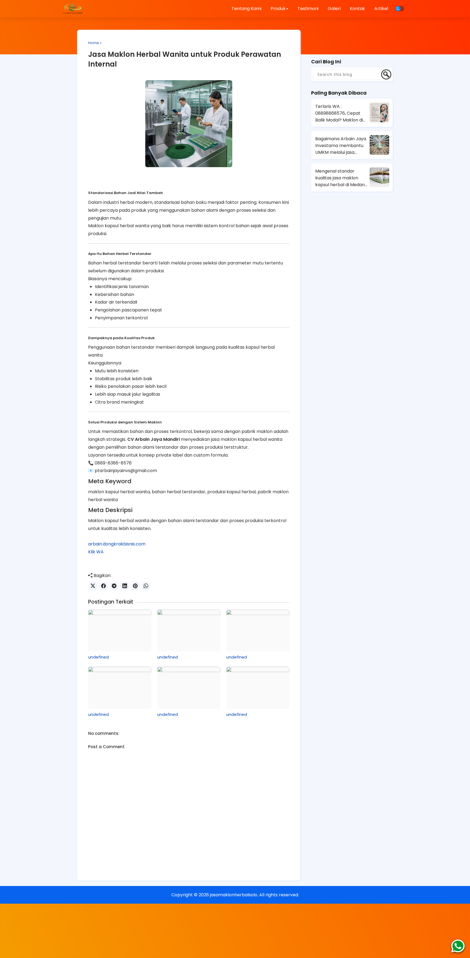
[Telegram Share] (114, 586)
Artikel (381, 8)
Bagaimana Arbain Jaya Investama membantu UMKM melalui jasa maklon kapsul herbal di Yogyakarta (340, 146)
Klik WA (96, 552)
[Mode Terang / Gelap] (399, 8)
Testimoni (308, 8)
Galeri (334, 8)
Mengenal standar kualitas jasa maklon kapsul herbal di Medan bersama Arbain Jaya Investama (340, 178)
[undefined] (119, 630)
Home (93, 42)
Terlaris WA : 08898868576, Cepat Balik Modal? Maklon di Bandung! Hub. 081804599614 (339, 113)
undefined (98, 657)
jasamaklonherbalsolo (233, 895)
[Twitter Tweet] (93, 586)
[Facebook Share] (103, 586)
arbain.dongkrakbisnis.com (117, 544)
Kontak (357, 8)
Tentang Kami (246, 8)
